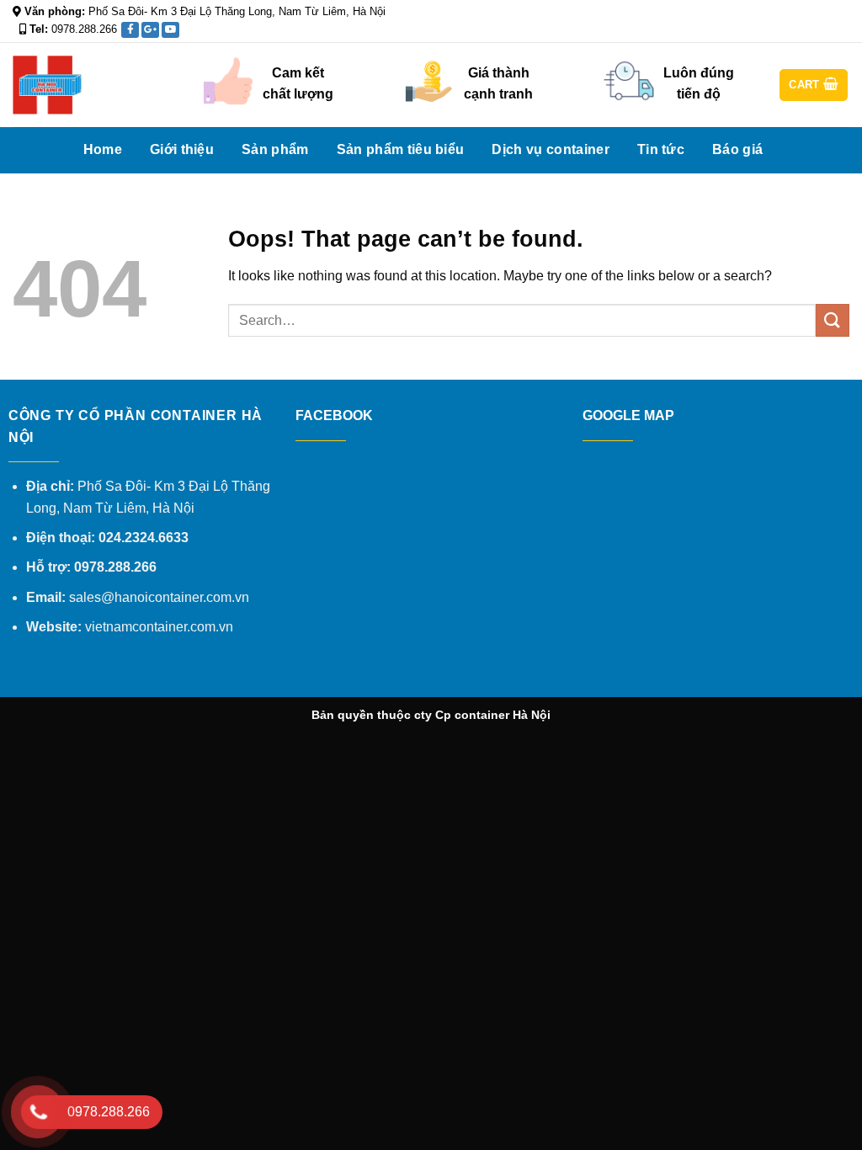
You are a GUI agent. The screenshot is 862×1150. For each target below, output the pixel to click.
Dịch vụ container (550, 149)
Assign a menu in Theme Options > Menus (655, 12)
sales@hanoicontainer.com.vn (159, 597)
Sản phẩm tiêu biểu (401, 149)
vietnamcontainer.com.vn (159, 627)
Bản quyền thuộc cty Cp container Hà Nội (431, 714)
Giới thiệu (182, 149)
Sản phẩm (275, 149)
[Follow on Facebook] (793, 34)
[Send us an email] (841, 34)
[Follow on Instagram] (809, 34)
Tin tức (660, 149)
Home (102, 149)
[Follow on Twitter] (825, 34)
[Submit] (832, 320)
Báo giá (737, 149)
